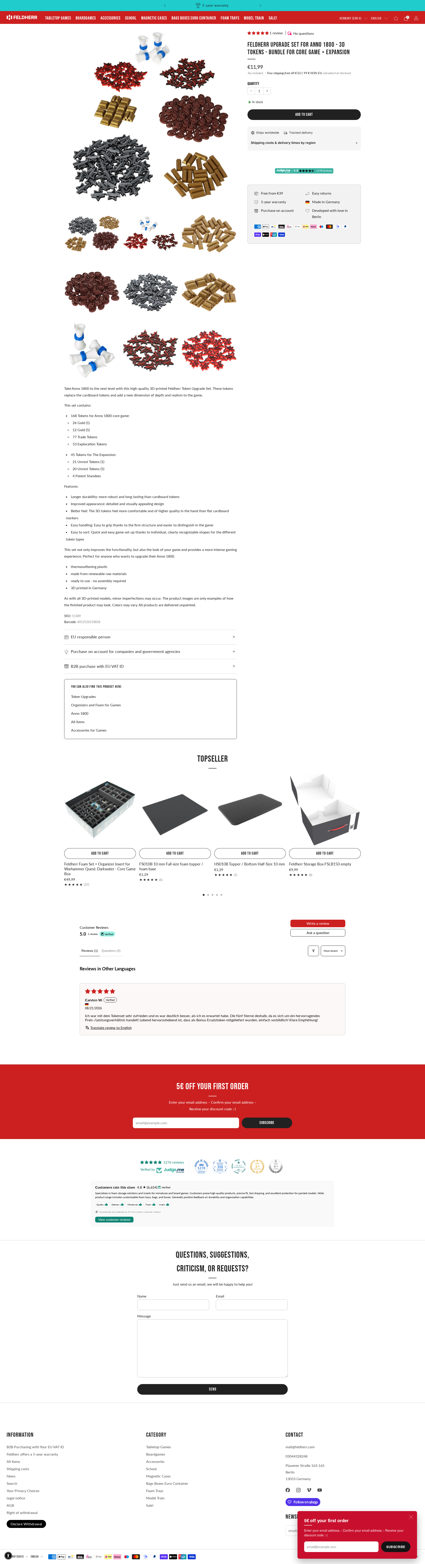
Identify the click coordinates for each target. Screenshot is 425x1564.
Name (141, 1296)
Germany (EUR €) (350, 18)
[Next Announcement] (260, 5)
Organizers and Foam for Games (96, 705)
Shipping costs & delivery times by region (283, 143)
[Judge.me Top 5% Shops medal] (276, 1166)
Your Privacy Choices (23, 1491)
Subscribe (395, 1547)
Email (220, 1296)
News (11, 1476)
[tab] (204, 895)
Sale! (273, 18)
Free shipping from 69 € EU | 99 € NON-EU (294, 73)
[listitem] (212, 5)
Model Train (254, 18)
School (131, 18)
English (376, 18)
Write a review (318, 923)
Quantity (253, 83)
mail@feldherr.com (300, 1447)
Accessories (110, 18)
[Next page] (360, 810)
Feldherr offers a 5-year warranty (32, 1454)
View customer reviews (114, 1219)
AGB (10, 1505)
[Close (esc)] (411, 1517)
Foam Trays (230, 18)
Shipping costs (18, 1469)
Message (144, 1316)
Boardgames (86, 18)
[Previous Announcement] (165, 5)
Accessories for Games (88, 730)
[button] (258, 33)
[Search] (396, 18)
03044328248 (296, 1456)
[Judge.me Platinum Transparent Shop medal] (239, 1166)
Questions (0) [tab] (111, 950)
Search (12, 1483)
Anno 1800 (79, 713)
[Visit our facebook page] (287, 1490)
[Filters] (313, 951)
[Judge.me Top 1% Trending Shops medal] (257, 1166)
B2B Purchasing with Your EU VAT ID (35, 1447)
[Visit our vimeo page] (309, 1490)
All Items (13, 1461)
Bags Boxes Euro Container (167, 1483)
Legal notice (16, 1498)
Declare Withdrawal (26, 1524)
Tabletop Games (58, 18)
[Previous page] (64, 810)
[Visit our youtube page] (319, 1490)
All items (78, 722)
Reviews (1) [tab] (89, 950)
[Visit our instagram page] (298, 1490)
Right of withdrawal (22, 1512)
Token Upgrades (83, 696)
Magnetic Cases (154, 18)
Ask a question (318, 933)
